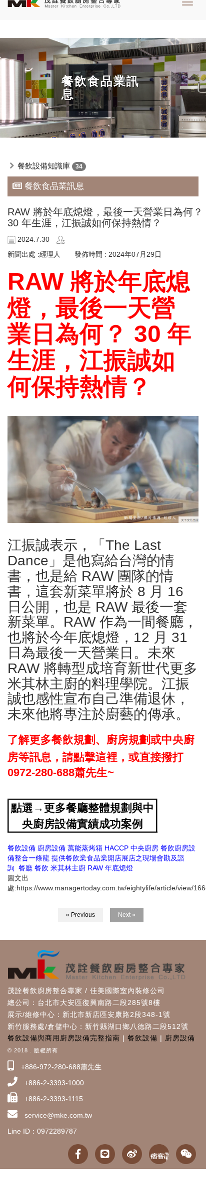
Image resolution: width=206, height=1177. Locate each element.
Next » (127, 914)
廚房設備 (180, 1038)
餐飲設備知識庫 (44, 166)
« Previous (80, 914)
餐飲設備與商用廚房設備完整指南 (64, 1038)
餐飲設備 (143, 1038)
